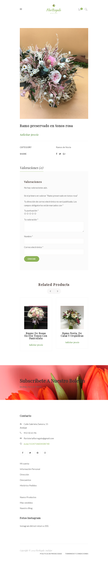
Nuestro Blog (26, 508)
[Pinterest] (37, 453)
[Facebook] (22, 453)
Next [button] (57, 291)
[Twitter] (30, 453)
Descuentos (25, 480)
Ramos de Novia (63, 147)
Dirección (24, 474)
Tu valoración (31, 219)
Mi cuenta (24, 463)
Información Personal (30, 469)
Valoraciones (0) (31, 167)
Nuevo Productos (28, 497)
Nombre (28, 236)
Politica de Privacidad (51, 554)
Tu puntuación (31, 210)
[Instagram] (45, 453)
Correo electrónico (33, 247)
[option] (36, 324)
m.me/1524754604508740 (37, 444)
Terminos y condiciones (76, 554)
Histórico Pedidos (28, 485)
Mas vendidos (26, 502)
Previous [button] (50, 291)
